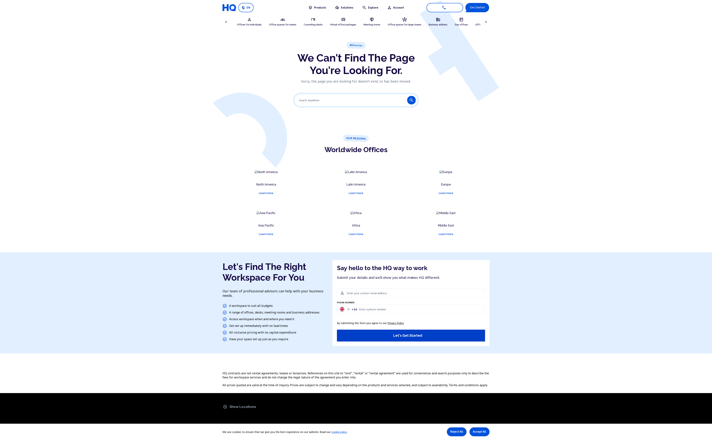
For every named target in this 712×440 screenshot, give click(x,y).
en (246, 8)
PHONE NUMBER (346, 303)
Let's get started (410, 335)
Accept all (479, 431)
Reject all (456, 431)
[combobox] (347, 309)
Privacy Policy (396, 323)
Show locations (239, 406)
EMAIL (340, 286)
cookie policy (339, 432)
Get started (477, 7)
